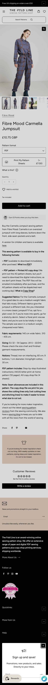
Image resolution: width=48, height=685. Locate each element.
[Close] (43, 646)
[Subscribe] (41, 674)
